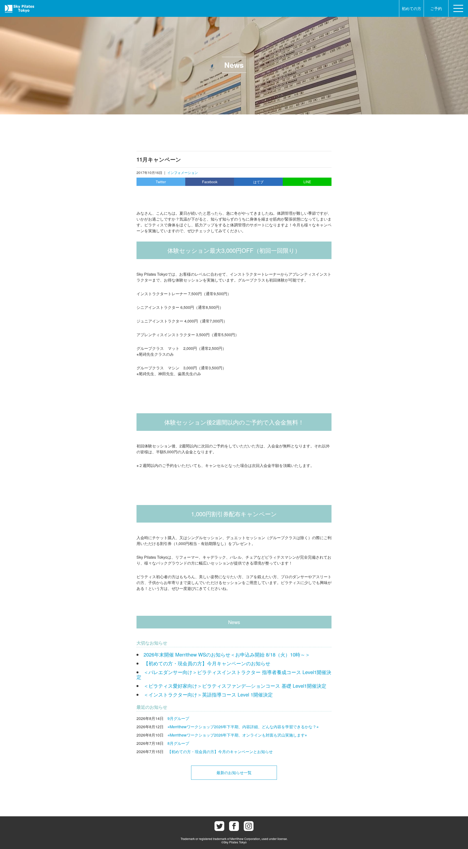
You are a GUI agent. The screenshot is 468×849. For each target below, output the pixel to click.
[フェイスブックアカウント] (234, 826)
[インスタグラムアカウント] (249, 826)
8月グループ (178, 743)
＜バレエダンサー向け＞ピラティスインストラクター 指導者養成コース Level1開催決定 (233, 674)
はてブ (258, 181)
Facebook (209, 181)
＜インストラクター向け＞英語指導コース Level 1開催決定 (208, 694)
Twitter (161, 181)
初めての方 (411, 8)
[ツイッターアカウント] (219, 826)
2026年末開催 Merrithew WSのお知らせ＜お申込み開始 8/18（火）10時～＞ (227, 654)
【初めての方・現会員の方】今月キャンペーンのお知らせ (207, 663)
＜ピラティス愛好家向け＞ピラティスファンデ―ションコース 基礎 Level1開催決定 (235, 685)
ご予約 (436, 8)
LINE (307, 181)
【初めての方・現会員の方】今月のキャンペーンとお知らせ (220, 751)
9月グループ (178, 718)
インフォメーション (182, 172)
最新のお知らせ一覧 (234, 772)
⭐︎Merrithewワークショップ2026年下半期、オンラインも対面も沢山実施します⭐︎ (237, 735)
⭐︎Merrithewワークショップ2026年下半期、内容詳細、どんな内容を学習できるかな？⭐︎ (243, 726)
